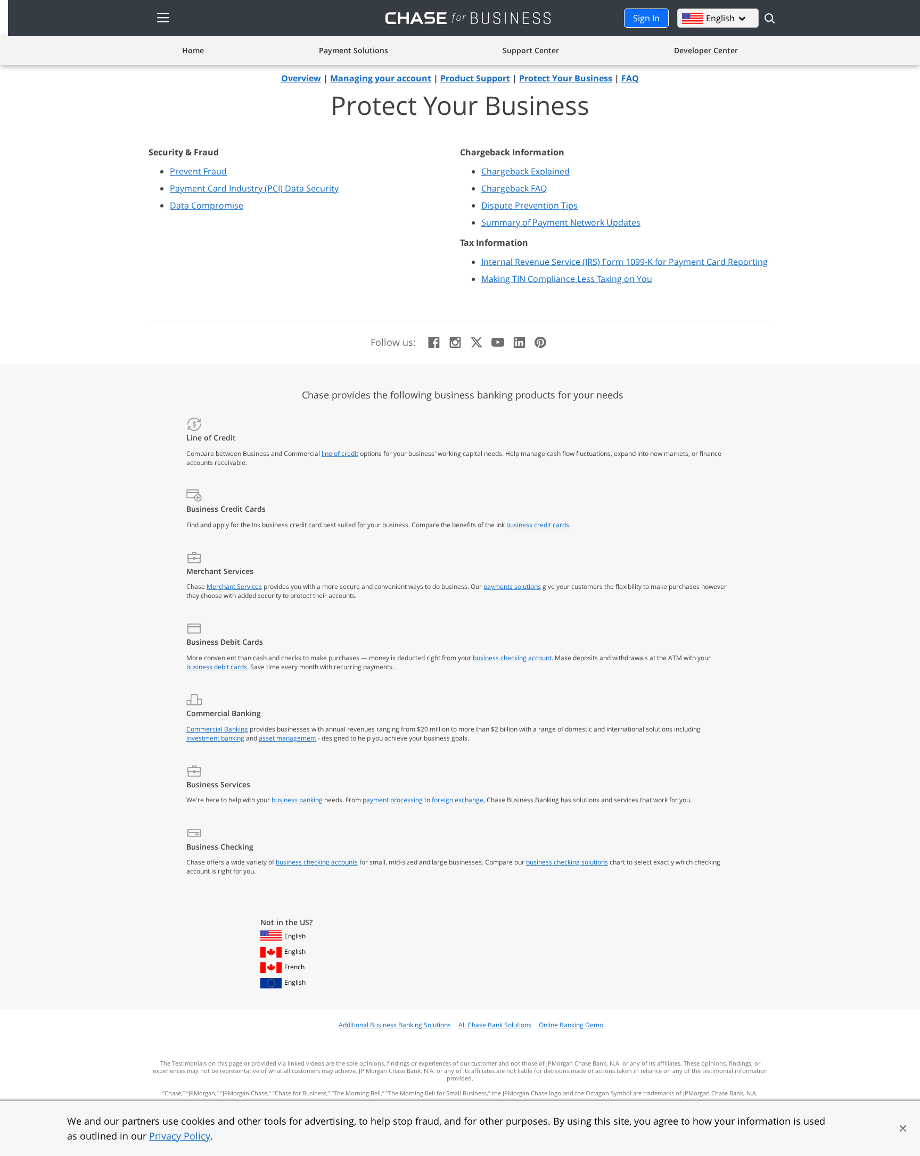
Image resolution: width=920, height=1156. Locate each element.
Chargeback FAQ (514, 188)
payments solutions (512, 586)
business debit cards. (217, 666)
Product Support (475, 78)
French (294, 966)
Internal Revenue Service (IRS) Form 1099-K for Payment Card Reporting (624, 262)
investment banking (215, 738)
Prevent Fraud (198, 171)
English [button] (726, 18)
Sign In (646, 18)
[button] (903, 1128)
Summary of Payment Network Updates (560, 222)
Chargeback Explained (525, 171)
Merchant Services (234, 586)
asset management (287, 738)
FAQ (630, 78)
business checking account (512, 657)
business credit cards (537, 524)
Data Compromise (206, 205)
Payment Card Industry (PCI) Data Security (254, 188)
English (295, 936)
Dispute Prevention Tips (529, 205)
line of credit (340, 453)
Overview (301, 78)
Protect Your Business (565, 78)
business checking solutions (567, 862)
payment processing (393, 799)
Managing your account (380, 78)
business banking (297, 799)
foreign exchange (457, 799)
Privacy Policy (179, 1135)
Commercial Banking (217, 729)
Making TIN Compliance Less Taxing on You (566, 279)
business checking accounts (317, 862)
